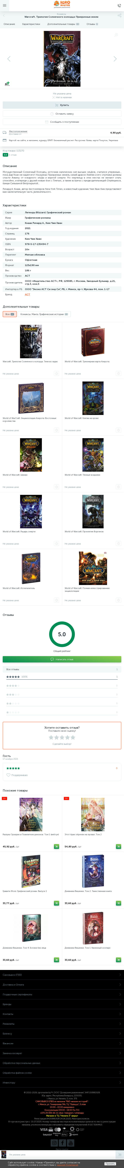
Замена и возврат (12, 1053)
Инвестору (9, 1082)
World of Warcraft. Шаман (15, 475)
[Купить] (56, 846)
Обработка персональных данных (21, 1063)
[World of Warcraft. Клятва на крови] (93, 398)
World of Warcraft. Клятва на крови (81, 418)
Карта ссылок (62, 1149)
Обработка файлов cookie (17, 1072)
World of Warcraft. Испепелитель (19, 588)
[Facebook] (62, 1143)
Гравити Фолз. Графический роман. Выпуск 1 (25, 891)
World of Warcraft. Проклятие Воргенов (84, 531)
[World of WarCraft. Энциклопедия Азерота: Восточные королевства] (31, 398)
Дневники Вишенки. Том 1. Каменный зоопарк (87, 948)
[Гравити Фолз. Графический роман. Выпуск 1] (31, 871)
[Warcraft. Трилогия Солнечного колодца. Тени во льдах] (31, 341)
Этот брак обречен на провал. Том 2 (83, 834)
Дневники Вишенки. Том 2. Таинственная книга (88, 891)
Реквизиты (8, 1023)
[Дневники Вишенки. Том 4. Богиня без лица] (31, 928)
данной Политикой (67, 1164)
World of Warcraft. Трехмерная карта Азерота (87, 361)
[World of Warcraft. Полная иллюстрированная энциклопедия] (93, 568)
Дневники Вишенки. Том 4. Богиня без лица (24, 948)
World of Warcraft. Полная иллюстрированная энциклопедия (87, 589)
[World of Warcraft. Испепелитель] (31, 568)
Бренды (7, 1004)
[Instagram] (54, 1143)
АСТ (27, 294)
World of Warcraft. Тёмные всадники (82, 475)
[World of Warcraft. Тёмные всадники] (93, 455)
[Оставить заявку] (56, 373)
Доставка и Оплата (13, 984)
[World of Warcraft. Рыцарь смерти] (31, 511)
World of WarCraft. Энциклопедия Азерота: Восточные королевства (29, 419)
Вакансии (8, 1043)
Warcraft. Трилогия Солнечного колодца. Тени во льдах (30, 361)
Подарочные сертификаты (17, 994)
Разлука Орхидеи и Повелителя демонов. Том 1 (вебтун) (31, 834)
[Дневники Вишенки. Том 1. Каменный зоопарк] (93, 928)
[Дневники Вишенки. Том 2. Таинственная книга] (93, 871)
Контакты (8, 1014)
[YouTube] (70, 1143)
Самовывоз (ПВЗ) (12, 974)
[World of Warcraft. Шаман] (31, 455)
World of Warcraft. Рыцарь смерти (19, 531)
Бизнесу (7, 1033)
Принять (110, 1163)
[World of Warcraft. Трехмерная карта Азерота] (93, 341)
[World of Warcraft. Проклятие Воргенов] (93, 511)
